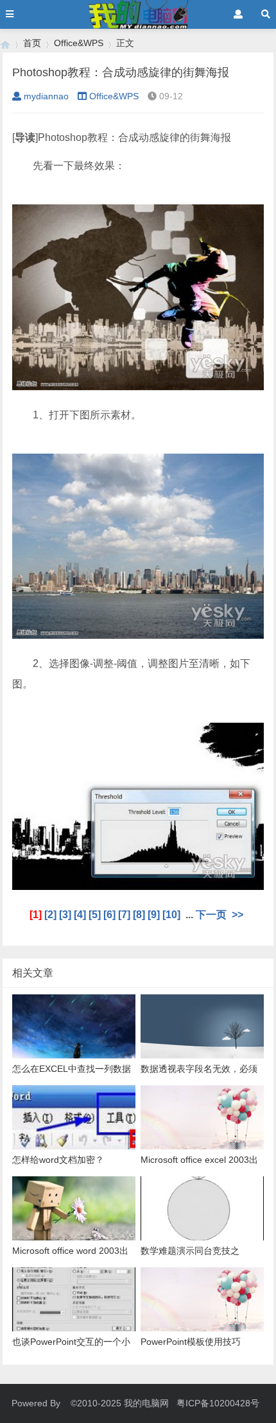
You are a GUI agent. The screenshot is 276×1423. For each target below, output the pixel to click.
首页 (32, 43)
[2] (50, 914)
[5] (95, 914)
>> (237, 914)
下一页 (211, 914)
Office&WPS (78, 43)
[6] (109, 914)
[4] (80, 914)
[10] (171, 914)
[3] (65, 914)
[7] (124, 914)
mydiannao (46, 96)
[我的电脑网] (5, 43)
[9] (154, 914)
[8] (139, 914)
